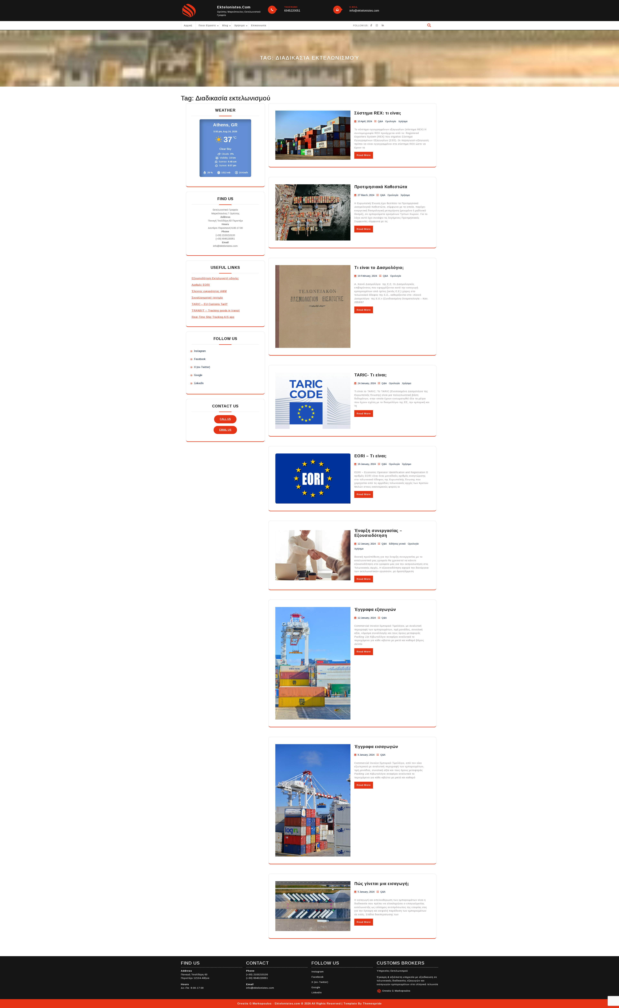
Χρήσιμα (239, 25)
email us (225, 430)
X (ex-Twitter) (202, 367)
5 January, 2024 (366, 891)
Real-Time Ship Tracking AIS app (213, 317)
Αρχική (188, 25)
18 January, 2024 (367, 464)
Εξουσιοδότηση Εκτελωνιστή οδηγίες (215, 278)
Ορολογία (390, 121)
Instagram (200, 351)
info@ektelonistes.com (364, 10)
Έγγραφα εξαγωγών (375, 609)
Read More (364, 155)
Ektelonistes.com (234, 7)
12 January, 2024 (367, 543)
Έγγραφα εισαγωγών (376, 746)
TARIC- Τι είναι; (370, 375)
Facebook (200, 359)
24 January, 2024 (367, 383)
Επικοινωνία (258, 25)
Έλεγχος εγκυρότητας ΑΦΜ (209, 291)
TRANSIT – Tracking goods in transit (216, 310)
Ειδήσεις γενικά (397, 543)
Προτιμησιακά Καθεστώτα (380, 186)
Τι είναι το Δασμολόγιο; (379, 267)
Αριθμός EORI (201, 284)
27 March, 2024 (366, 195)
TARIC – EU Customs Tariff (209, 304)
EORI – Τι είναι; (370, 456)
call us (225, 419)
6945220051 (292, 10)
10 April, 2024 (365, 121)
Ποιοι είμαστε (207, 25)
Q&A (380, 121)
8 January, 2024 (366, 754)
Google (198, 375)
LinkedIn (199, 383)
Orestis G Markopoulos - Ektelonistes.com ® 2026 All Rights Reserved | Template (297, 1003)
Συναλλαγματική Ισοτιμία (207, 297)
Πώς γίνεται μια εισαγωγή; (381, 883)
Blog (225, 25)
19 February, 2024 (367, 275)
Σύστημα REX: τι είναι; (377, 113)
